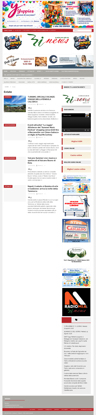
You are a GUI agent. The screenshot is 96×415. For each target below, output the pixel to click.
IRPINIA (75, 78)
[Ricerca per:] (82, 30)
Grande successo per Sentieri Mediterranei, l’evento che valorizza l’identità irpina (74, 388)
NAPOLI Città (31, 82)
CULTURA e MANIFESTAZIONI (70, 71)
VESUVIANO (21, 82)
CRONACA (22, 71)
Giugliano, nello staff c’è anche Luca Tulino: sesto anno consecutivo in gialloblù (75, 368)
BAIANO (13, 78)
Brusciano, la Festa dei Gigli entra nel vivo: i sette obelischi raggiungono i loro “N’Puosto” (76, 353)
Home (5, 71)
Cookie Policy (74, 409)
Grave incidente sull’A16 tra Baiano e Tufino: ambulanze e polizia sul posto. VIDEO (75, 361)
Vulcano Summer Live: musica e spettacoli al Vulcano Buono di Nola (42, 160)
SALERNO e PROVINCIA (10, 82)
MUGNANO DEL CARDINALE (24, 78)
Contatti (40, 409)
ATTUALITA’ (31, 71)
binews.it (40, 104)
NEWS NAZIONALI (54, 82)
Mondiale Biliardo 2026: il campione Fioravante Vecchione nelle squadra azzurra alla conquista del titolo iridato (75, 381)
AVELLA (6, 78)
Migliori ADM (76, 141)
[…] (57, 119)
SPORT (39, 71)
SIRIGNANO (54, 78)
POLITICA (13, 71)
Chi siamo (32, 409)
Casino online (76, 155)
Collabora (65, 409)
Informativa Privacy (86, 409)
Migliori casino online (76, 169)
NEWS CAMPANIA (42, 82)
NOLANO (82, 78)
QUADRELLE (37, 78)
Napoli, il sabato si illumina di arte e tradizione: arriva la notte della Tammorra (43, 188)
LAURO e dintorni (65, 78)
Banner (56, 409)
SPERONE (46, 78)
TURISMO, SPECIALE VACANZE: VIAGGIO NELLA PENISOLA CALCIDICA (41, 99)
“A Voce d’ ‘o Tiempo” (67, 82)
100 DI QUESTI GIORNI (52, 71)
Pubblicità (49, 409)
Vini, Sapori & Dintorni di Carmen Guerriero (18, 75)
